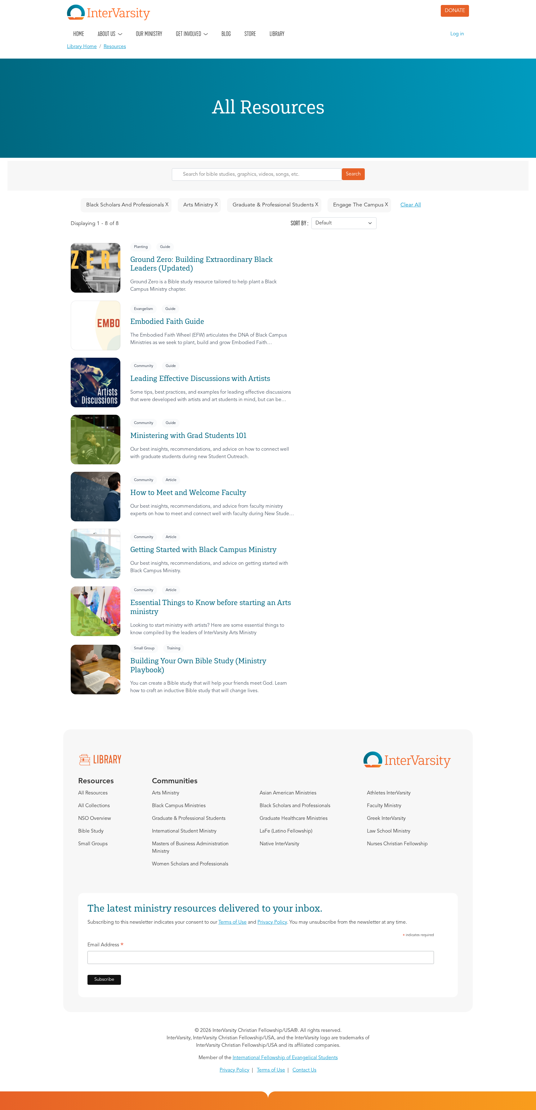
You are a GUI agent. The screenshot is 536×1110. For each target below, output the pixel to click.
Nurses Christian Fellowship (397, 844)
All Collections (94, 805)
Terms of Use (232, 922)
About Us (106, 34)
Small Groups (93, 844)
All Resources (93, 793)
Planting (141, 247)
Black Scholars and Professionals (295, 805)
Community (143, 366)
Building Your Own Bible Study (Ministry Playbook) (198, 665)
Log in (457, 34)
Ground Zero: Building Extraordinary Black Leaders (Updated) (201, 264)
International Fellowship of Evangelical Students (285, 1057)
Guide (165, 247)
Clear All (410, 205)
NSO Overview (94, 818)
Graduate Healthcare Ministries (294, 818)
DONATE (455, 10)
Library (277, 34)
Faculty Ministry (384, 805)
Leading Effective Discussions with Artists (200, 378)
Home (78, 34)
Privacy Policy (272, 922)
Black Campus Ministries (179, 805)
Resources (115, 46)
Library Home (82, 46)
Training (173, 648)
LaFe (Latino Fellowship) (286, 831)
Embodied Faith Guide (167, 321)
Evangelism (143, 309)
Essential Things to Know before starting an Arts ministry (210, 607)
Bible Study (91, 831)
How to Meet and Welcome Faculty (188, 492)
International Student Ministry (184, 831)
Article (171, 480)
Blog (226, 34)
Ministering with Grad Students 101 (188, 435)
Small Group (144, 648)
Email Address (105, 946)
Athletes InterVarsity (389, 793)
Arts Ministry (165, 793)
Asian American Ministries (288, 793)
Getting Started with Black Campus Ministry (203, 549)
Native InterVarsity (279, 844)
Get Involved (188, 34)
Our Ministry (149, 34)
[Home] (111, 12)
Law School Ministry (388, 831)
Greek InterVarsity (386, 818)
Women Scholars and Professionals (190, 864)
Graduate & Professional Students (189, 818)
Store (250, 34)
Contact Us (304, 1070)
